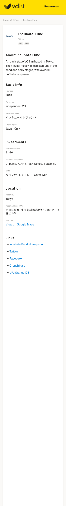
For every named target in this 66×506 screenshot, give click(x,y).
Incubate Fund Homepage (26, 244)
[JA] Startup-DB (20, 272)
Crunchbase (17, 265)
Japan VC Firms (11, 20)
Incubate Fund (30, 20)
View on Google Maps (20, 224)
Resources (51, 6)
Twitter (14, 251)
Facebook (16, 258)
